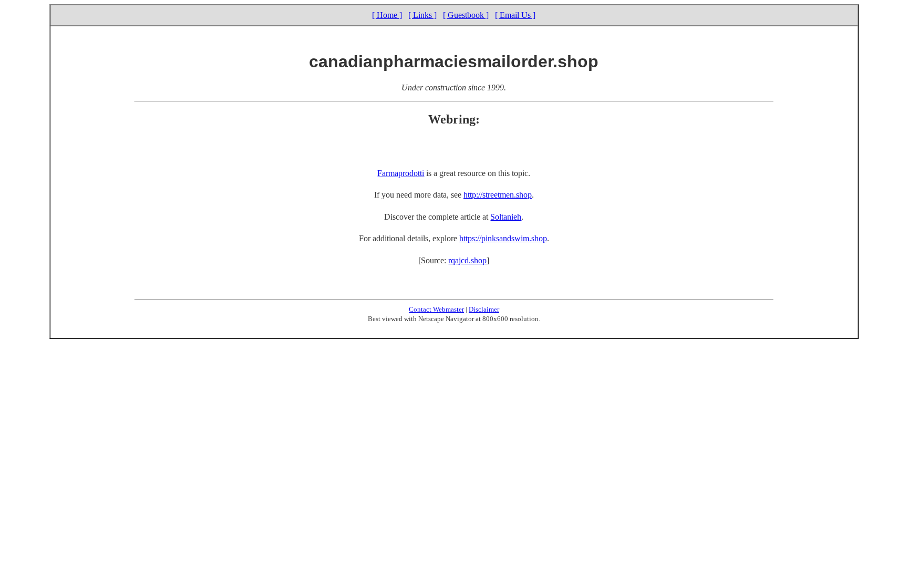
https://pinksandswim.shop (503, 238)
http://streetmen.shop (497, 194)
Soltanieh (505, 216)
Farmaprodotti (400, 173)
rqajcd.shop (467, 260)
